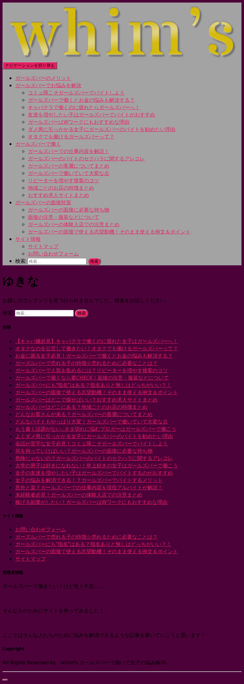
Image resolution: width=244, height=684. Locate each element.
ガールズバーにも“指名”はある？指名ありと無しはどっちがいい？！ (93, 384)
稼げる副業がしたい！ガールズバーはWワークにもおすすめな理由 (91, 502)
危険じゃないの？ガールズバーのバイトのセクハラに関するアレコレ (94, 458)
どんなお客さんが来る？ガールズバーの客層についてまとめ (83, 414)
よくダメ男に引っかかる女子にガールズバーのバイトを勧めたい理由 (94, 436)
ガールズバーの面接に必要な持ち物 (68, 209)
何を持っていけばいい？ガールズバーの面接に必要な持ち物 (83, 450)
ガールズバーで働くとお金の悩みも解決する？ (81, 99)
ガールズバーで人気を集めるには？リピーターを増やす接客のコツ (91, 370)
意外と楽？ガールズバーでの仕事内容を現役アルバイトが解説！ (89, 487)
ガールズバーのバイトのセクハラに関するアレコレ (86, 158)
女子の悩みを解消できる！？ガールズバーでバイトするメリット (89, 480)
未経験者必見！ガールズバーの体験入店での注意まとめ (78, 494)
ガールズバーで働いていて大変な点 (68, 173)
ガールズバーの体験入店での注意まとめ (73, 224)
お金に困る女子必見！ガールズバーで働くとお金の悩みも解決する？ (94, 355)
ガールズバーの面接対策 (43, 202)
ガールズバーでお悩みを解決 (48, 85)
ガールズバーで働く (38, 143)
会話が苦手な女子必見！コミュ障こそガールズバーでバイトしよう (91, 443)
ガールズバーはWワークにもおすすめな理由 (78, 121)
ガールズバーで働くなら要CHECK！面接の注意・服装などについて (92, 377)
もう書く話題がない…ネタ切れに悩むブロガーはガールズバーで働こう (95, 428)
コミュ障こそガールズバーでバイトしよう (76, 92)
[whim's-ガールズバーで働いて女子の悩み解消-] (122, 57)
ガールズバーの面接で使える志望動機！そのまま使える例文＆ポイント (109, 231)
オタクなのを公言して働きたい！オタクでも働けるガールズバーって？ (96, 348)
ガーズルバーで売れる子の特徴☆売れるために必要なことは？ (86, 362)
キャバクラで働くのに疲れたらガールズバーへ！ (84, 107)
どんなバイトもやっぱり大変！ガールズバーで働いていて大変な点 (91, 421)
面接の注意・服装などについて (63, 216)
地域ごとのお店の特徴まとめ (61, 187)
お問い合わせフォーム (53, 253)
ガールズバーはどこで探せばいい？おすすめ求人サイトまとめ (86, 399)
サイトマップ (43, 246)
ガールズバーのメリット (43, 77)
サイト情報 (28, 238)
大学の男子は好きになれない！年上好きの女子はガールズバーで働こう (96, 465)
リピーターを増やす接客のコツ (63, 180)
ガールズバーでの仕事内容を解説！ (68, 151)
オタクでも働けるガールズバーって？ (71, 136)
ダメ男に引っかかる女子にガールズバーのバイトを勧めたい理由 (101, 129)
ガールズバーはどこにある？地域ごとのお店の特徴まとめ (81, 406)
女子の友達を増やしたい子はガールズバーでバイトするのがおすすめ (94, 472)
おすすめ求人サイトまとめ (58, 195)
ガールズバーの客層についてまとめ (68, 165)
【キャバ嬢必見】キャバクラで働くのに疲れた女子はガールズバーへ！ (96, 341)
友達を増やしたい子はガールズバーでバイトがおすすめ (91, 114)
